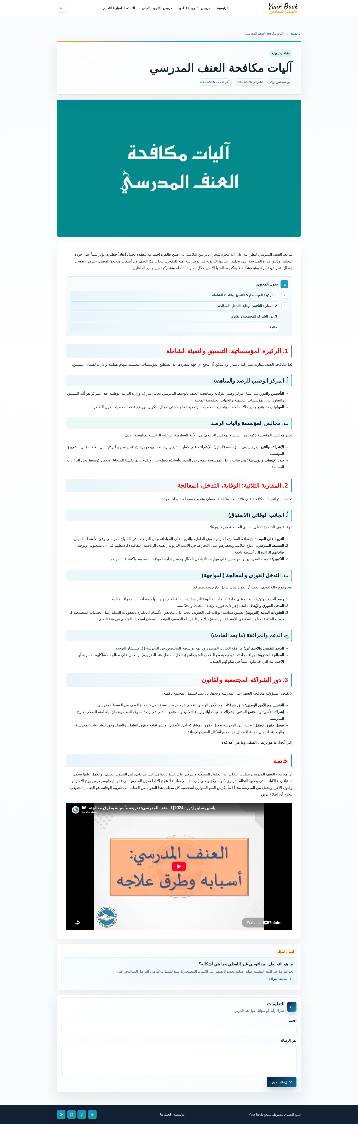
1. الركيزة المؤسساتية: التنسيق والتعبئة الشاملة (244, 295)
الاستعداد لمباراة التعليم (119, 8)
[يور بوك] (283, 8)
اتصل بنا (165, 1114)
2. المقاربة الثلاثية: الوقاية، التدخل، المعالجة (247, 306)
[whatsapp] (61, 1114)
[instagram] (71, 1114)
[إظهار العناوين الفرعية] (284, 295)
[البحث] (61, 8)
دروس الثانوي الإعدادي (194, 8)
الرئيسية (223, 8)
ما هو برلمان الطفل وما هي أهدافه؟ (249, 742)
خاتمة (273, 327)
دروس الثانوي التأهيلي (157, 8)
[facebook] (92, 1114)
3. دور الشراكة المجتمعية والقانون (254, 316)
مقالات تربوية (281, 53)
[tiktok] (81, 1114)
